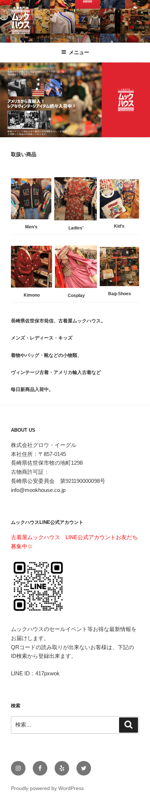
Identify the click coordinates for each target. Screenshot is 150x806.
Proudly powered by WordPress (47, 788)
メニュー (79, 52)
